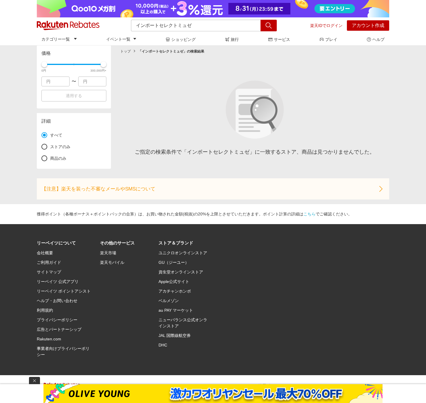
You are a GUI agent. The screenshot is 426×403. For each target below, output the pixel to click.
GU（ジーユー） (174, 262)
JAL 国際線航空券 (175, 335)
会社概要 (45, 252)
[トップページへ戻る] (68, 25)
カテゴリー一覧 (55, 39)
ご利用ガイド (49, 262)
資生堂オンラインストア (181, 272)
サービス (282, 39)
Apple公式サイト (174, 281)
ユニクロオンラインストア (183, 252)
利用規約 (45, 310)
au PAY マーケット (176, 310)
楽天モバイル (112, 262)
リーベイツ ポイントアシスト (64, 291)
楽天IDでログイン (326, 25)
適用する (74, 95)
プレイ (331, 39)
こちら (309, 214)
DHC (163, 345)
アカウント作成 (368, 25)
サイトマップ (49, 272)
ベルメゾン (169, 300)
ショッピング (183, 39)
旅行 (235, 39)
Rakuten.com (49, 339)
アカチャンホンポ (175, 291)
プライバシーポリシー (57, 319)
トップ (125, 51)
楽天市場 (108, 252)
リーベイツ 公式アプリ (58, 281)
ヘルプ (378, 39)
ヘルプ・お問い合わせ (57, 300)
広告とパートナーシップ (59, 329)
